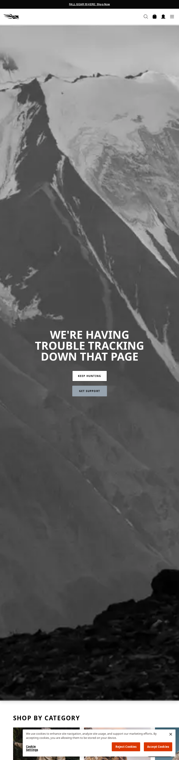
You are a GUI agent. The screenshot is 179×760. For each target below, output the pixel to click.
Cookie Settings (32, 748)
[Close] (171, 734)
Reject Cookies (126, 747)
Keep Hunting (89, 376)
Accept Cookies (158, 747)
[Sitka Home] (46, 16)
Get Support (89, 391)
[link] (89, 375)
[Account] (163, 16)
